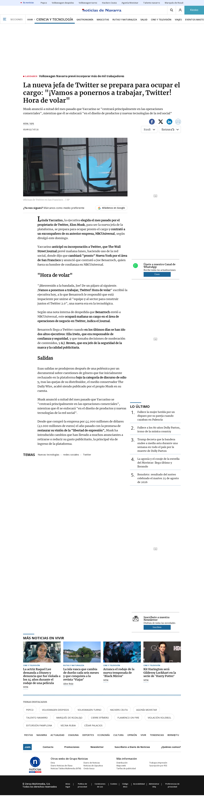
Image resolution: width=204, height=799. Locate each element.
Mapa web (121, 765)
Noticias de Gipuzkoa (93, 765)
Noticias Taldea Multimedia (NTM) (66, 768)
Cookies (113, 784)
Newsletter (97, 746)
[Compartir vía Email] (178, 122)
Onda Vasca (89, 768)
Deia (53, 762)
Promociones (71, 746)
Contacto (48, 746)
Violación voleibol (159, 717)
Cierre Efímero (100, 717)
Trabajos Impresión (158, 762)
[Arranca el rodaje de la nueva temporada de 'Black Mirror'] (122, 652)
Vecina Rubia (68, 725)
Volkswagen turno (89, 709)
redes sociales (71, 454)
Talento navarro (37, 717)
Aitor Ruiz (68, 684)
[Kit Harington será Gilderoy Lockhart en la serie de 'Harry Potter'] (162, 652)
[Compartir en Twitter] (161, 122)
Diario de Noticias (92, 762)
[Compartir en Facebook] (152, 122)
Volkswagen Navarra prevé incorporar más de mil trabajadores (81, 76)
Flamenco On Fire (128, 717)
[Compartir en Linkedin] (169, 122)
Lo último (140, 406)
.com (27, 747)
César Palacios (93, 725)
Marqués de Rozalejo (69, 717)
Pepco (29, 709)
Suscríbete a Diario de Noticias (132, 746)
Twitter (87, 454)
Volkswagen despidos (55, 709)
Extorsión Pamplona (39, 725)
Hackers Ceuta (119, 709)
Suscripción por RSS (158, 765)
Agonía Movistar (146, 709)
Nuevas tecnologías (48, 454)
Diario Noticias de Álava (61, 765)
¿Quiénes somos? (171, 746)
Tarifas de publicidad (126, 768)
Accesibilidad (139, 784)
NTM (25, 687)
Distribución (122, 762)
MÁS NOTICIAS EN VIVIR (43, 637)
